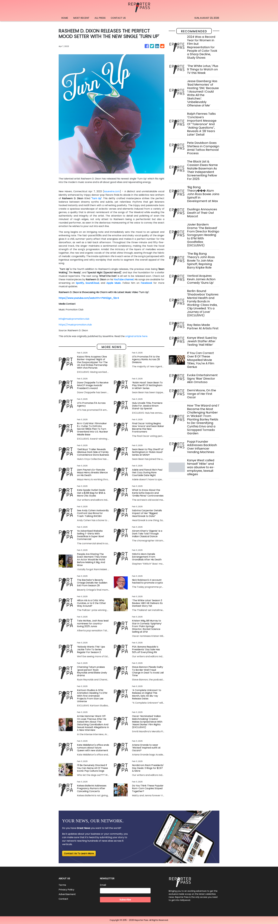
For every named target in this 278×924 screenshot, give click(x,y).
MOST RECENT (81, 18)
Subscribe (125, 899)
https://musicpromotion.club (75, 324)
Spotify (80, 283)
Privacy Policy (66, 889)
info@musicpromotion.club (74, 319)
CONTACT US (118, 18)
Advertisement (67, 894)
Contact (63, 899)
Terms (62, 885)
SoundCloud (92, 283)
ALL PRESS (100, 18)
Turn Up (96, 198)
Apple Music (113, 283)
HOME (64, 18)
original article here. (136, 336)
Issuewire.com (112, 191)
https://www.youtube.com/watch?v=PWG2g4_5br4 (89, 298)
